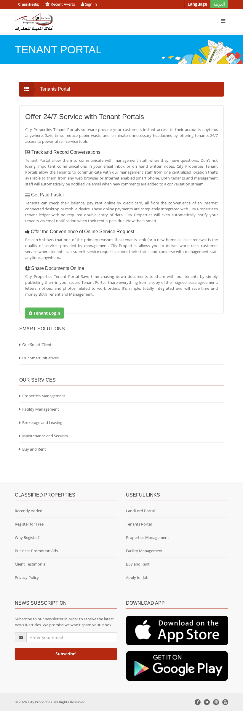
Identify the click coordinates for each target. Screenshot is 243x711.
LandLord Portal (140, 510)
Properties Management (43, 395)
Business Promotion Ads (36, 550)
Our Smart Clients (37, 344)
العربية (219, 4)
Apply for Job (137, 577)
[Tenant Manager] (177, 630)
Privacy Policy (27, 577)
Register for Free (29, 524)
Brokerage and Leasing (42, 422)
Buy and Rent (34, 449)
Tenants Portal (139, 524)
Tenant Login (46, 313)
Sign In (91, 4)
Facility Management (40, 409)
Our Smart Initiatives (40, 358)
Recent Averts (62, 4)
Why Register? (27, 537)
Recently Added (28, 510)
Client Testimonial (30, 564)
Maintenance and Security (45, 435)
